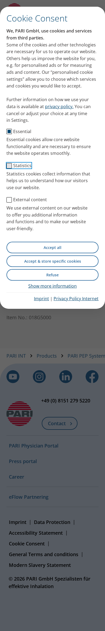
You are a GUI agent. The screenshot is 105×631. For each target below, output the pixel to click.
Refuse (52, 274)
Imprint (41, 299)
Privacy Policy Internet (76, 299)
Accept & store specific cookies (52, 261)
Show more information (52, 286)
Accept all (52, 247)
